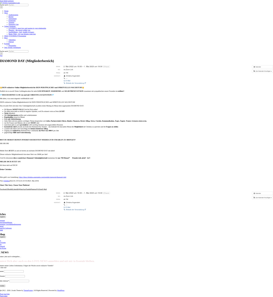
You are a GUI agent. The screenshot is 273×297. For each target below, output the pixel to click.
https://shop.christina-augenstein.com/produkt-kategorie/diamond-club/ (42, 177)
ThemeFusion (28, 290)
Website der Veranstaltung (74, 83)
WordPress (60, 290)
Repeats (107, 66)
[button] (262, 71)
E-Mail (67, 81)
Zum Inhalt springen (7, 1)
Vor (1, 56)
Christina (6, 181)
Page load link (5, 294)
